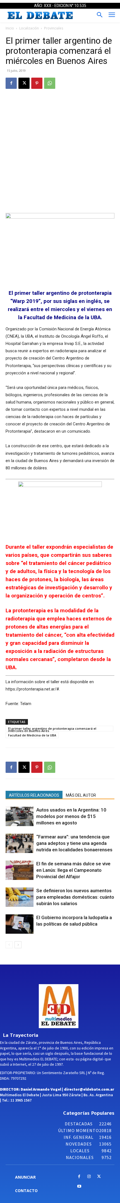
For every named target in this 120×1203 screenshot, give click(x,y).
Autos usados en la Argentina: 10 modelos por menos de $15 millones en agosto (71, 816)
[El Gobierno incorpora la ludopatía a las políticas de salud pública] (19, 924)
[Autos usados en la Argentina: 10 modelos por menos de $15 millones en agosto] (19, 816)
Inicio (10, 28)
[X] (24, 83)
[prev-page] (9, 944)
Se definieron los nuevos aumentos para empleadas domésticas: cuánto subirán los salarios (75, 897)
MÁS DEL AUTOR (81, 795)
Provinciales (53, 28)
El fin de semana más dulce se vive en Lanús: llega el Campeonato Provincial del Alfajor (73, 870)
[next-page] (18, 944)
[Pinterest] (36, 83)
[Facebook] (11, 83)
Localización (29, 28)
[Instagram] (89, 1176)
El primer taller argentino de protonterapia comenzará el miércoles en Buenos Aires (52, 728)
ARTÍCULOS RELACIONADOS (34, 795)
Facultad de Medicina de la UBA (32, 735)
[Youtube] (79, 1186)
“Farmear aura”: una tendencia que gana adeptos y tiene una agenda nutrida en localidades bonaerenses (74, 843)
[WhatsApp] (49, 83)
